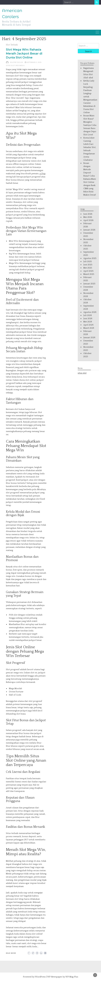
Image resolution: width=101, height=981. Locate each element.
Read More (11, 953)
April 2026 (88, 220)
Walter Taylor (16, 62)
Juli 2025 (87, 261)
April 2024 (88, 325)
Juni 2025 (87, 264)
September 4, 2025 (33, 62)
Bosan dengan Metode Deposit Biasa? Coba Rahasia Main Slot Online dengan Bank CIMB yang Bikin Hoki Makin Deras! (89, 179)
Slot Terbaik (12, 45)
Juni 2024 (87, 318)
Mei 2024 (87, 321)
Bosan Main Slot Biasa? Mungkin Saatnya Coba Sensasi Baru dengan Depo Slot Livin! (89, 125)
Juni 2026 (87, 214)
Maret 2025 (88, 274)
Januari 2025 (89, 283)
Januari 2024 (89, 337)
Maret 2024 (88, 328)
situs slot (82, 373)
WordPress (40, 977)
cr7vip (42, 173)
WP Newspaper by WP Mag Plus (62, 977)
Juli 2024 (87, 315)
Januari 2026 (89, 230)
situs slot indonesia (15, 65)
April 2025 (88, 271)
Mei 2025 (87, 268)
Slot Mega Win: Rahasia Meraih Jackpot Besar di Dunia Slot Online (24, 53)
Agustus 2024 (89, 312)
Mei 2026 (87, 217)
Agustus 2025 (89, 258)
